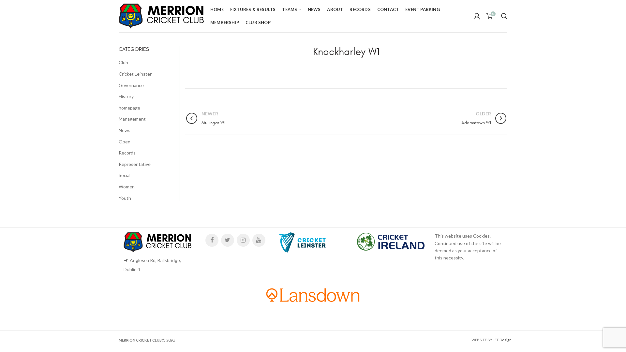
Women (127, 186)
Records (127, 152)
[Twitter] (227, 240)
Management (132, 119)
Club (123, 62)
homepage (129, 107)
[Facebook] (211, 240)
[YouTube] (258, 240)
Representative (135, 164)
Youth (125, 198)
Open (124, 141)
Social (124, 175)
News (124, 130)
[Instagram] (243, 240)
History (126, 96)
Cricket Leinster (135, 74)
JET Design (502, 340)
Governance (131, 85)
